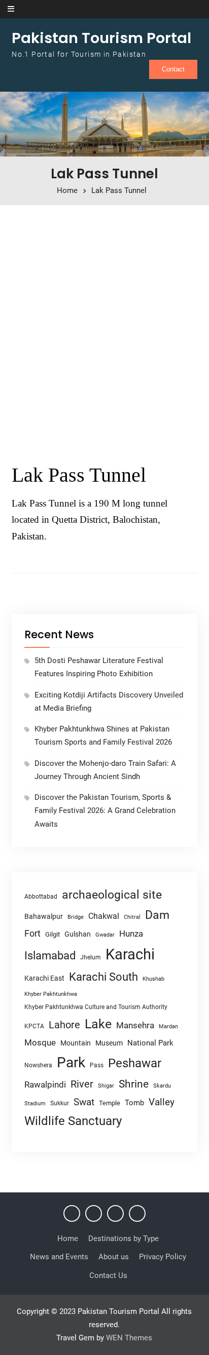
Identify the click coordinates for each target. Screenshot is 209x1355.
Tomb (134, 1103)
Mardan (168, 1026)
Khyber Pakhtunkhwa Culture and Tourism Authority (95, 1007)
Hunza (131, 933)
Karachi (130, 954)
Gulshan (77, 934)
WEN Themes (129, 1337)
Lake (98, 1024)
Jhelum (90, 957)
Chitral (132, 916)
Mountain (75, 1043)
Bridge (75, 917)
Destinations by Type (123, 1238)
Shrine (134, 1084)
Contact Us (108, 1275)
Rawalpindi (45, 1085)
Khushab (153, 978)
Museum (109, 1043)
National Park (150, 1043)
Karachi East (44, 978)
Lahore (64, 1025)
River (82, 1084)
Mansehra (135, 1025)
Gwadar (105, 935)
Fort (32, 933)
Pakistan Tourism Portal (101, 38)
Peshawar (134, 1063)
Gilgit (52, 934)
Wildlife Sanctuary (73, 1121)
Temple (109, 1103)
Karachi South (103, 977)
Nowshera (38, 1065)
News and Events (59, 1256)
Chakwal (103, 916)
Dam (157, 915)
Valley (162, 1102)
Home (67, 1238)
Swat (84, 1102)
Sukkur (59, 1103)
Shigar (106, 1085)
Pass (96, 1065)
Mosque (40, 1043)
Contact (173, 69)
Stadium (35, 1103)
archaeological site (112, 895)
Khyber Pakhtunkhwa (50, 993)
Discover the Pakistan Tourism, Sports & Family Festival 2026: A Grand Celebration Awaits (105, 811)
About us (113, 1256)
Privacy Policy (162, 1256)
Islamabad (50, 955)
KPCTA (34, 1026)
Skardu (162, 1085)
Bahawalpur (43, 916)
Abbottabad (40, 896)
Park (71, 1062)
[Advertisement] (104, 329)
